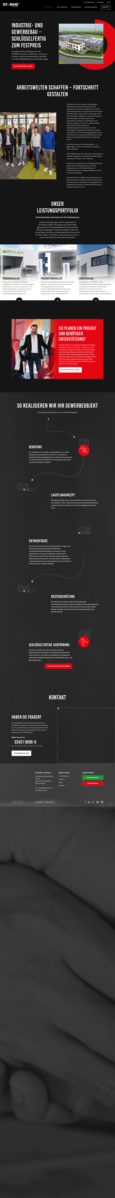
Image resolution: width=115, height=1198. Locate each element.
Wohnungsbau (93, 778)
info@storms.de (41, 790)
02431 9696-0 (91, 7)
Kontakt (105, 7)
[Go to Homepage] (11, 5)
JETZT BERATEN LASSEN (23, 66)
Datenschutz (49, 802)
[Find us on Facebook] (85, 802)
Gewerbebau (48, 7)
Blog (109, 2)
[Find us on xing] (92, 802)
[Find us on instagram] (101, 802)
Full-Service (62, 7)
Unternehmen (89, 2)
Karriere (100, 2)
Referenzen (76, 7)
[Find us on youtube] (97, 802)
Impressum (39, 802)
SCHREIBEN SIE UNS (21, 753)
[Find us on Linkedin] (88, 802)
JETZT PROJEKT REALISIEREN (58, 666)
